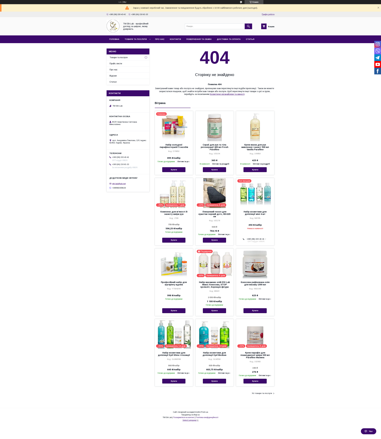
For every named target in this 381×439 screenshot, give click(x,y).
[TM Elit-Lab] (113, 31)
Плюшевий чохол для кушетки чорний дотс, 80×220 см (214, 214)
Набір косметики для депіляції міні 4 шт (255, 212)
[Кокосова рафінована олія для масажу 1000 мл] (255, 263)
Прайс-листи (116, 63)
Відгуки (113, 76)
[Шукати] (248, 26)
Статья (250, 39)
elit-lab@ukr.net (119, 184)
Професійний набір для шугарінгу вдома (174, 283)
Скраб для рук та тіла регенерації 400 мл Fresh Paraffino (214, 147)
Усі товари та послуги (262, 393)
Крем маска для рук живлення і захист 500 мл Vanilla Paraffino (255, 147)
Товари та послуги (136, 39)
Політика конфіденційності (207, 417)
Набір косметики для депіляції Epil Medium (214, 354)
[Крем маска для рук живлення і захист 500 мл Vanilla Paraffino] (255, 126)
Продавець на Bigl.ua (190, 415)
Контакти (175, 39)
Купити (174, 170)
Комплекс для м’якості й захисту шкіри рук (173, 212)
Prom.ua (204, 412)
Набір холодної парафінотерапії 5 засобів (174, 146)
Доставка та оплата (229, 39)
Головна (114, 39)
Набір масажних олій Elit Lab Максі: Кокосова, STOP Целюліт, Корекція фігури (214, 284)
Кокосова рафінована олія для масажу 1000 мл (255, 283)
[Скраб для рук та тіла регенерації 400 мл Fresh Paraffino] (215, 126)
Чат (371, 431)
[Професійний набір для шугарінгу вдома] (174, 263)
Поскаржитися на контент (183, 417)
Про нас (159, 39)
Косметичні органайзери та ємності (227, 94)
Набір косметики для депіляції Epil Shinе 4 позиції (174, 354)
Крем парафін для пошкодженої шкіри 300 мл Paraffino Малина (255, 355)
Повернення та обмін (198, 39)
